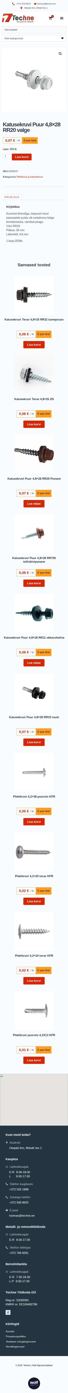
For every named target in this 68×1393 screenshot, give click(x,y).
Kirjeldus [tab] (12, 197)
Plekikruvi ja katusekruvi (30, 176)
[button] (60, 54)
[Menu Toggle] (61, 18)
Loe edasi (34, 503)
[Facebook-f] (8, 1312)
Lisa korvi (22, 156)
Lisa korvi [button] (34, 344)
